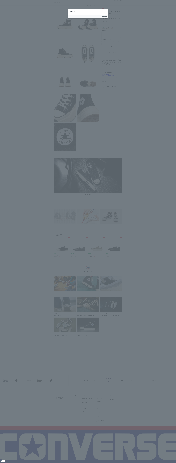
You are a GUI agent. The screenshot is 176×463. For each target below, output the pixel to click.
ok (104, 16)
